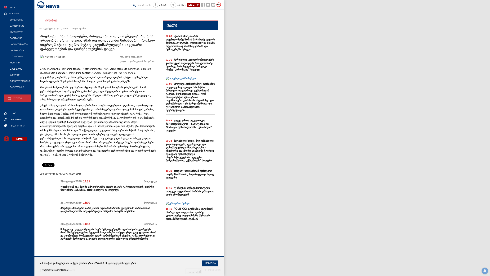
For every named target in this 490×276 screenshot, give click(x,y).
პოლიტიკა (50, 20)
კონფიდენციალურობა (54, 270)
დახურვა (210, 263)
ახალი (172, 26)
